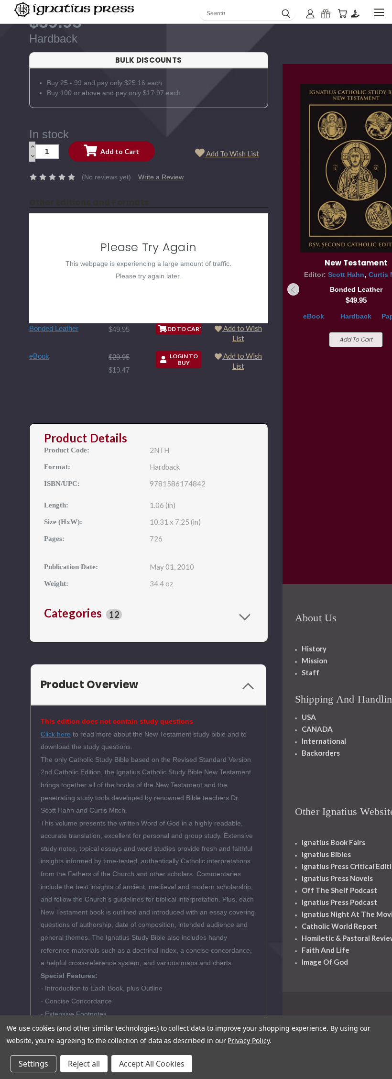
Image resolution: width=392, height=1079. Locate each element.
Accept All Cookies (152, 1063)
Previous (293, 289)
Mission (314, 660)
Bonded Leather (53, 328)
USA (309, 717)
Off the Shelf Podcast (339, 890)
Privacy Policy (248, 1040)
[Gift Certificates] (325, 13)
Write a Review (161, 177)
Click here (56, 734)
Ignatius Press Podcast (339, 902)
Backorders (321, 753)
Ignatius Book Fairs (333, 842)
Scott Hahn (346, 274)
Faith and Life (325, 950)
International (324, 741)
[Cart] (342, 13)
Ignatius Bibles (326, 854)
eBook (39, 356)
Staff (310, 672)
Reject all (84, 1063)
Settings (33, 1063)
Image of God (325, 962)
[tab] (148, 614)
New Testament (356, 263)
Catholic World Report (339, 926)
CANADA (317, 729)
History (314, 648)
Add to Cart (355, 339)
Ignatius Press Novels (337, 878)
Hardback (355, 316)
